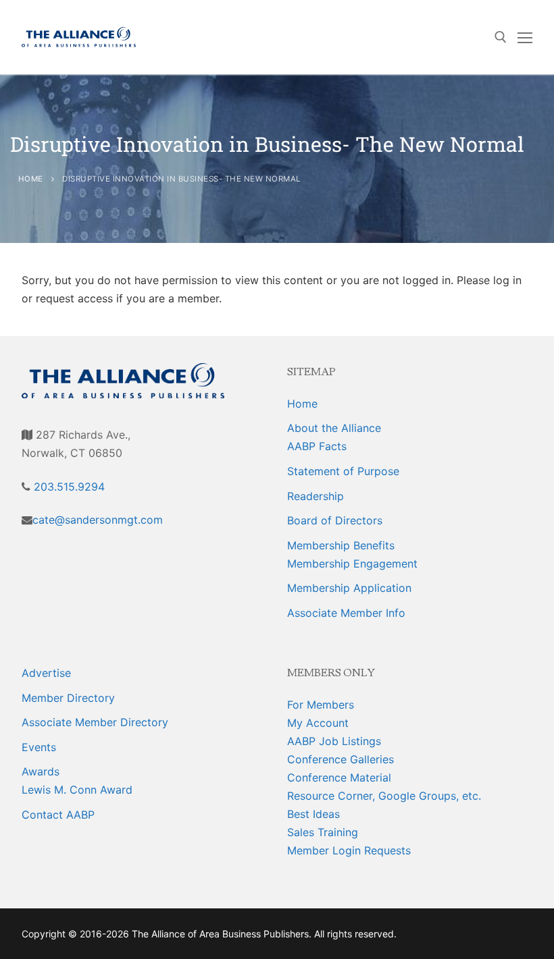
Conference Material (339, 777)
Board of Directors (334, 520)
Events (39, 747)
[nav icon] (525, 37)
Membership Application (349, 588)
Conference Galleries (340, 759)
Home (302, 403)
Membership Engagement (352, 563)
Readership (315, 496)
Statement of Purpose (343, 471)
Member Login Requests (349, 850)
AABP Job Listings (334, 741)
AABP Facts (317, 446)
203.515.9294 (67, 486)
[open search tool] (501, 37)
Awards (40, 771)
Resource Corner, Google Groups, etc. (384, 795)
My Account (318, 723)
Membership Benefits (341, 545)
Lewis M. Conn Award (77, 789)
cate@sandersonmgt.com (97, 519)
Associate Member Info (346, 613)
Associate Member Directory (95, 722)
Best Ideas (313, 814)
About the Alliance (334, 428)
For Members (320, 704)
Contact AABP (58, 814)
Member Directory (68, 698)
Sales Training (322, 832)
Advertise (46, 673)
